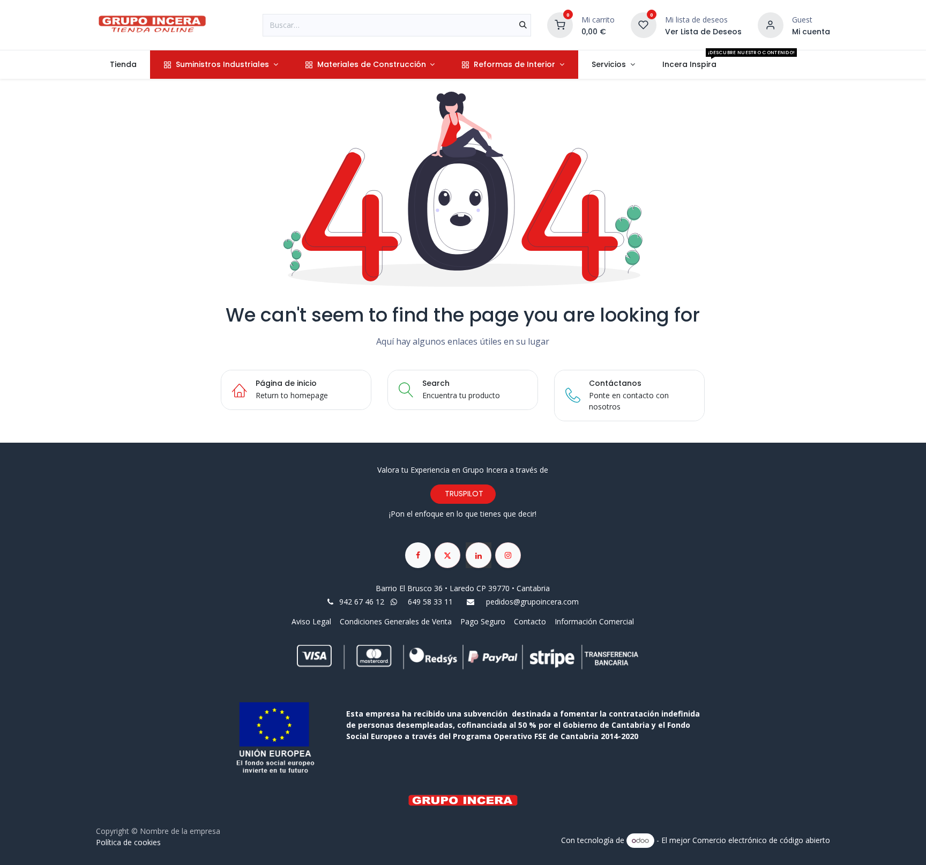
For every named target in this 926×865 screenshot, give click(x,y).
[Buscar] (523, 25)
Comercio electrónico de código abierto (761, 840)
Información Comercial (594, 621)
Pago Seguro (482, 621)
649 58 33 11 (431, 601)
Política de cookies (128, 842)
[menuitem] (123, 64)
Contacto (530, 621)
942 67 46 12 (361, 601)
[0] (560, 24)
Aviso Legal (312, 621)
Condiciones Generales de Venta (396, 621)
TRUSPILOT (463, 493)
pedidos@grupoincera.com (532, 601)
